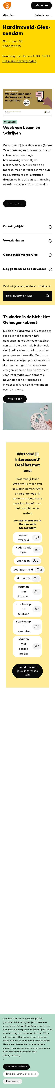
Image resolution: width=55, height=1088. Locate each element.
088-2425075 (11, 46)
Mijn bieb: (8, 15)
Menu (43, 5)
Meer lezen (15, 399)
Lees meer (15, 203)
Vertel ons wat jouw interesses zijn (27, 671)
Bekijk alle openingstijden (19, 61)
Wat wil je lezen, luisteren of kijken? (26, 287)
